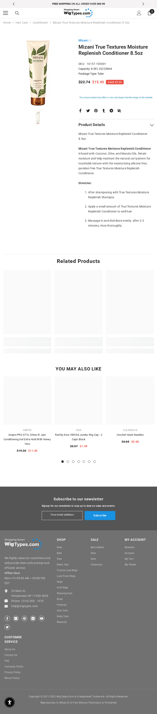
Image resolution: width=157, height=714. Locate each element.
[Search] (17, 13)
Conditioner (40, 22)
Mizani (83, 40)
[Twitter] (88, 110)
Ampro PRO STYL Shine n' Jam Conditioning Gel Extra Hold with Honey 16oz (27, 439)
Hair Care (22, 22)
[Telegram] (111, 110)
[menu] (5, 12)
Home (7, 22)
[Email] (119, 110)
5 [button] (84, 461)
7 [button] (94, 461)
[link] (27, 344)
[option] (79, 4)
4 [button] (78, 461)
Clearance (130, 430)
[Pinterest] (96, 110)
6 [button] (89, 461)
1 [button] (62, 461)
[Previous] (14, 4)
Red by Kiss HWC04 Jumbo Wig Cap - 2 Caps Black (78, 437)
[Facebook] (80, 110)
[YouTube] (41, 618)
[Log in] (139, 13)
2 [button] (68, 461)
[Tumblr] (103, 110)
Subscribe (100, 515)
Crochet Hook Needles (130, 434)
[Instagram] (16, 618)
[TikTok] (33, 618)
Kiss (78, 430)
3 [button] (73, 461)
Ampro (27, 430)
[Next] (143, 4)
